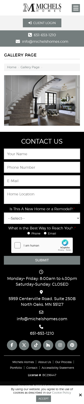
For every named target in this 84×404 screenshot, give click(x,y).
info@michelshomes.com (45, 41)
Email (52, 233)
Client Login (44, 23)
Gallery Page (30, 67)
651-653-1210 (45, 35)
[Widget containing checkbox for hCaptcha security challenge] (42, 245)
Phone (37, 233)
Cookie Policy (61, 392)
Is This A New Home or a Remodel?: (42, 209)
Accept (44, 398)
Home (12, 67)
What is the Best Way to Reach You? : (42, 228)
